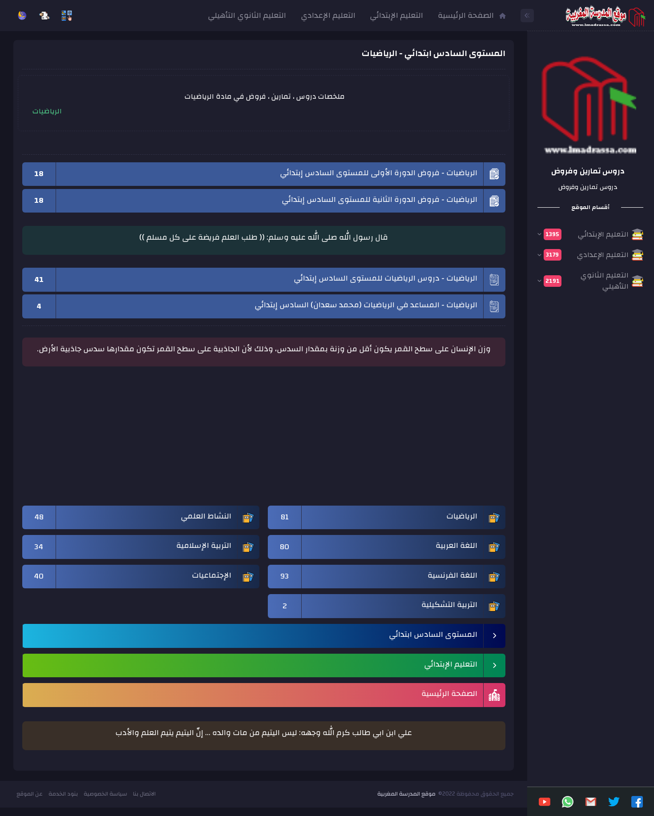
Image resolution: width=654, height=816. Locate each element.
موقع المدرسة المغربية (406, 793)
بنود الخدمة (63, 793)
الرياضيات (47, 111)
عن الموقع (29, 793)
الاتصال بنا (144, 793)
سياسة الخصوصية (105, 793)
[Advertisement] (263, 440)
